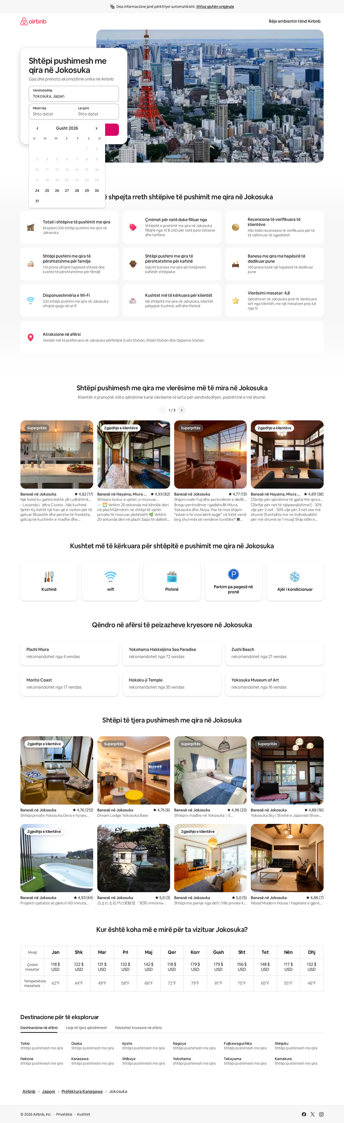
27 (67, 190)
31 (37, 201)
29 (87, 190)
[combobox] (74, 96)
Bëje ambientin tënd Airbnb (295, 21)
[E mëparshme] (163, 410)
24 (37, 190)
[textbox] (51, 114)
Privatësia (64, 1114)
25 (47, 190)
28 (77, 190)
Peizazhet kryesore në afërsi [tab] (138, 1027)
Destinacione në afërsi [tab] (39, 1027)
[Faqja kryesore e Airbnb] (33, 21)
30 (97, 190)
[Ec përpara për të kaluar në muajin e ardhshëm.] (96, 128)
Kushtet (83, 1114)
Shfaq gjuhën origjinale (215, 6)
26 (57, 190)
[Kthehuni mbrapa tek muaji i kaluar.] (37, 128)
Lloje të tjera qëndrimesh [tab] (86, 1027)
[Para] (181, 410)
